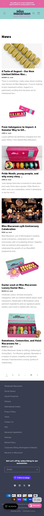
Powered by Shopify (24, 504)
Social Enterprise (11, 396)
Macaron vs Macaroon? (14, 453)
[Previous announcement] (4, 3)
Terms (7, 417)
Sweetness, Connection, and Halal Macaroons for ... (21, 342)
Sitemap (8, 437)
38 (31, 375)
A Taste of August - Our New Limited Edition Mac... (18, 73)
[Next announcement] (39, 3)
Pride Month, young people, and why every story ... (20, 175)
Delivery (8, 401)
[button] (4, 13)
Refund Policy (10, 442)
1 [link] (6, 375)
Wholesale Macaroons (13, 386)
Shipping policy (16, 511)
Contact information (22, 507)
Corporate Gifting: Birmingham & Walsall (21, 448)
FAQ (6, 427)
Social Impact (10, 391)
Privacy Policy (10, 412)
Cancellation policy (29, 511)
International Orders (13, 407)
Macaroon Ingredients (13, 432)
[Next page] (37, 375)
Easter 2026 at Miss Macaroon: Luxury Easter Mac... (19, 286)
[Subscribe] (36, 469)
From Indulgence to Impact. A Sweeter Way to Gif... (19, 128)
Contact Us (9, 422)
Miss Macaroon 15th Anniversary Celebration (20, 227)
